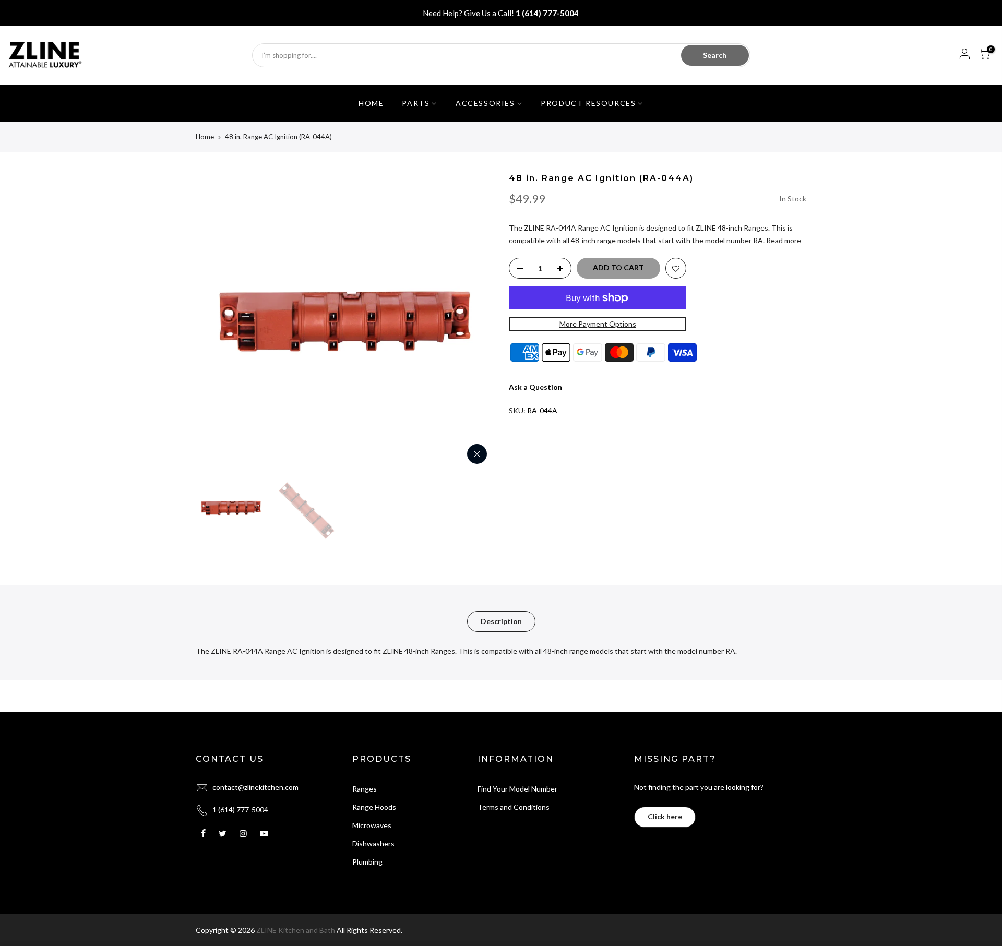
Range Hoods (374, 807)
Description (501, 621)
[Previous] (214, 321)
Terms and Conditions (514, 807)
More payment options (597, 323)
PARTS (416, 103)
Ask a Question (535, 386)
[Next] (475, 321)
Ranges (364, 788)
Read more (783, 240)
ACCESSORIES (485, 103)
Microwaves (371, 825)
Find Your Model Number (517, 788)
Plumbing (367, 861)
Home (205, 137)
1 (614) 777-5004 (547, 13)
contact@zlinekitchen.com (255, 787)
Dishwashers (373, 843)
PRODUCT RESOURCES (588, 103)
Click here (665, 816)
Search (714, 55)
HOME (371, 103)
